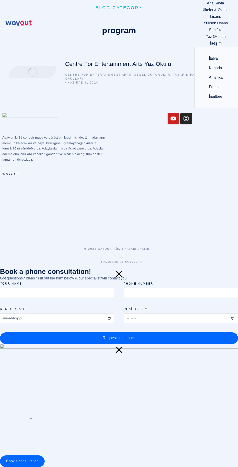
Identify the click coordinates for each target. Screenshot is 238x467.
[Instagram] (186, 118)
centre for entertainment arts (98, 74)
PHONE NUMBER (138, 283)
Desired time (137, 309)
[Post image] (32, 72)
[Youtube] (173, 118)
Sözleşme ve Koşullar (121, 261)
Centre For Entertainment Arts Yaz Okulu (118, 64)
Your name (11, 283)
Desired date (13, 309)
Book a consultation (22, 461)
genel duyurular (152, 74)
